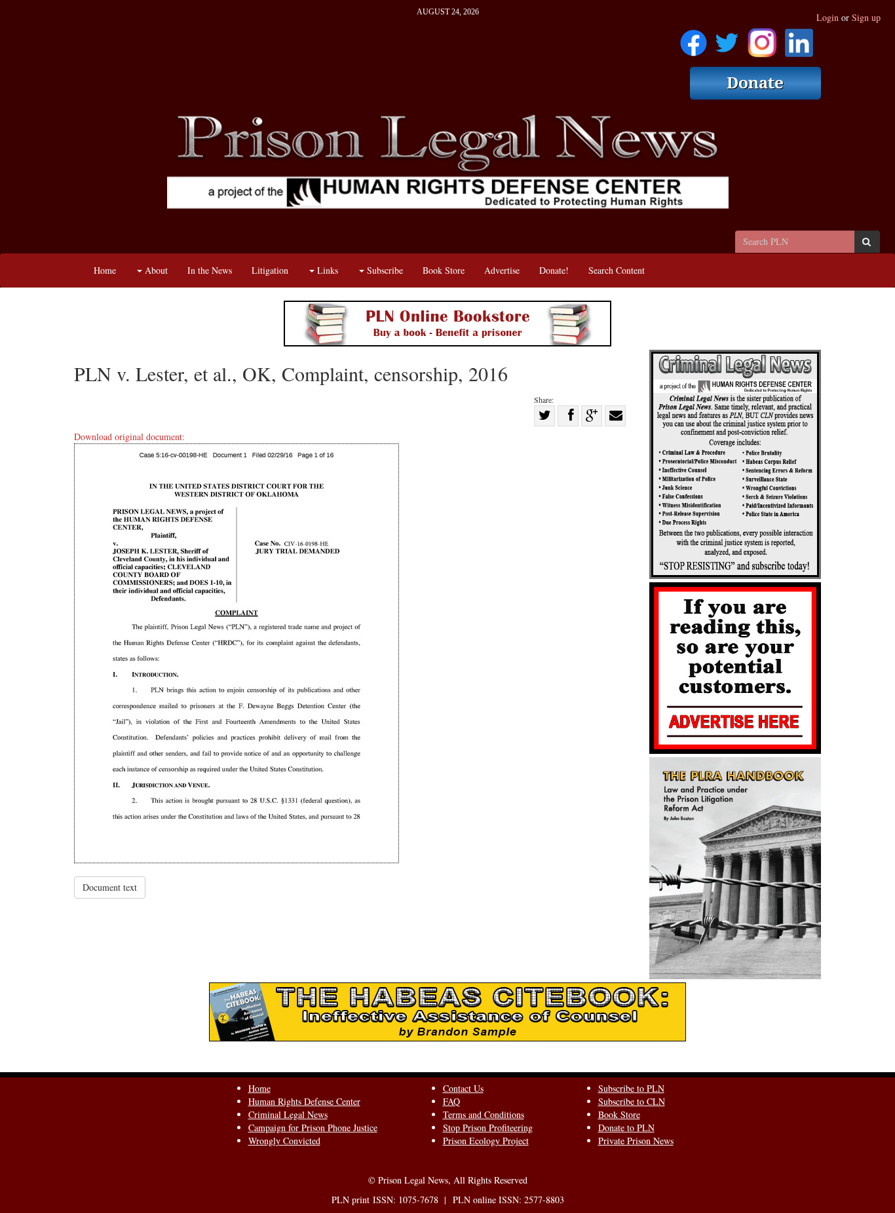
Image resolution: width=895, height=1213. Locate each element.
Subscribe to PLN (631, 1088)
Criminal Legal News (288, 1114)
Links (326, 270)
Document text (110, 887)
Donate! (554, 270)
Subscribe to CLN (631, 1101)
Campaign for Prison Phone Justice (312, 1127)
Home (105, 270)
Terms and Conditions (483, 1114)
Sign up (866, 17)
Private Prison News (636, 1140)
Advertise (502, 270)
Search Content (616, 270)
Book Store (444, 270)
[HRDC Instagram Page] (762, 38)
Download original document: (129, 436)
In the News (209, 270)
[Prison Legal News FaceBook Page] (693, 38)
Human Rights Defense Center (304, 1101)
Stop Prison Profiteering (488, 1127)
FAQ (451, 1101)
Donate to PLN (626, 1127)
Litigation (270, 270)
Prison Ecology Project (486, 1140)
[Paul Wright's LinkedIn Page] (799, 38)
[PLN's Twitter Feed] (727, 38)
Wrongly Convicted (284, 1140)
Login (827, 17)
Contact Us (463, 1088)
